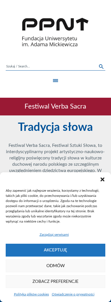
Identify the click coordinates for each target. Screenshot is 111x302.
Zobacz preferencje (55, 281)
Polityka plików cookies (31, 294)
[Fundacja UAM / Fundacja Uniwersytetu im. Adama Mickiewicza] (55, 32)
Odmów (55, 266)
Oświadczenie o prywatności (73, 294)
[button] (102, 179)
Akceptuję (55, 250)
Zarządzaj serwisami (54, 234)
